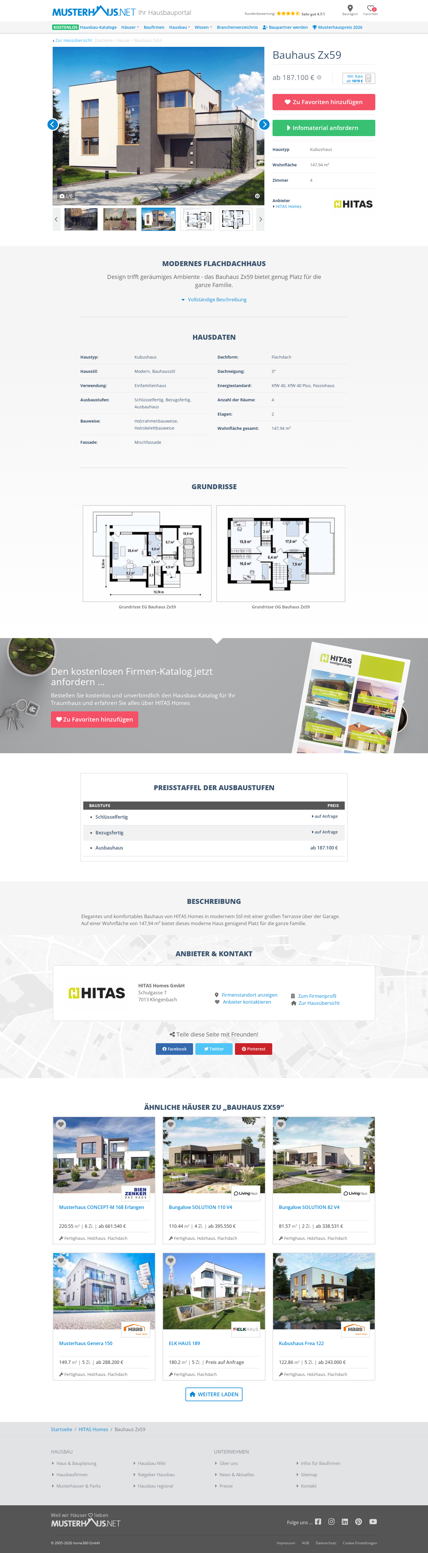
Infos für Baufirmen (320, 1463)
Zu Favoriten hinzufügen (328, 102)
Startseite (61, 1429)
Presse (226, 1486)
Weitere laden (217, 1394)
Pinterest (256, 1049)
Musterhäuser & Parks (78, 1486)
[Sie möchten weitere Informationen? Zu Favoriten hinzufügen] (158, 126)
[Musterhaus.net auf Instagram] (335, 1522)
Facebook (177, 1049)
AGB (305, 1542)
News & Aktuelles (237, 1474)
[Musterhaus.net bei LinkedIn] (348, 1522)
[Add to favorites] (61, 1124)
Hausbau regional (155, 1486)
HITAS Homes (93, 1429)
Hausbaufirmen (72, 1474)
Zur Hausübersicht (74, 40)
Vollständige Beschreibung (217, 299)
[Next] (264, 124)
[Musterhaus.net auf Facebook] (321, 1522)
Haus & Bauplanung (76, 1463)
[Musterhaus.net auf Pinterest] (362, 1522)
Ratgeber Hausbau (156, 1474)
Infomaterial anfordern (327, 128)
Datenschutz (326, 1542)
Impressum (286, 1542)
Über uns (229, 1463)
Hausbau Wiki (152, 1463)
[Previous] (52, 124)
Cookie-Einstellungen (360, 1542)
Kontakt (308, 1486)
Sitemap (309, 1474)
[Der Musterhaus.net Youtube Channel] (373, 1522)
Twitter (216, 1049)
